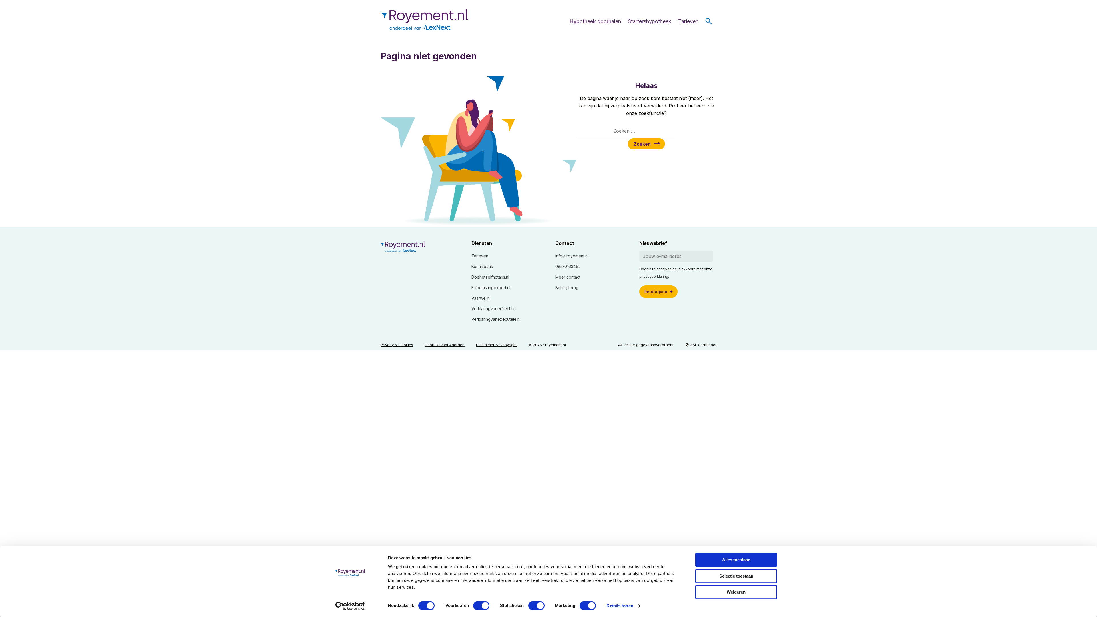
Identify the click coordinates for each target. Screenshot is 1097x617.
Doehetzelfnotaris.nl (490, 277)
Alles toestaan (736, 559)
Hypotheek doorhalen (595, 21)
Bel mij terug (566, 287)
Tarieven (688, 21)
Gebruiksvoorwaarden (445, 344)
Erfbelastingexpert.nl (490, 287)
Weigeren (736, 592)
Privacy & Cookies (397, 344)
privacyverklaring (653, 276)
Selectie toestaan (736, 576)
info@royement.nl (571, 255)
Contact (564, 243)
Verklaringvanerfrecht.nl (494, 308)
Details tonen (619, 605)
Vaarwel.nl (481, 298)
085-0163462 (568, 266)
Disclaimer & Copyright (496, 344)
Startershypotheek (649, 21)
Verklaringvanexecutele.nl (496, 319)
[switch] (481, 605)
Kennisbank (482, 266)
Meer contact (567, 277)
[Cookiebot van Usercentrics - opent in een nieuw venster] (350, 606)
